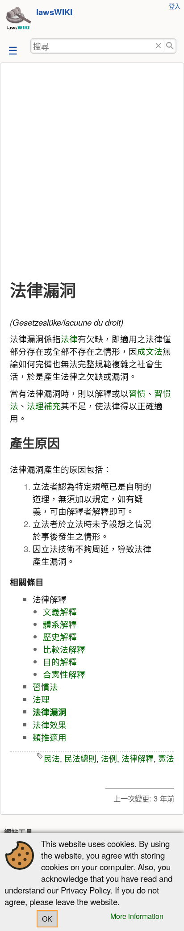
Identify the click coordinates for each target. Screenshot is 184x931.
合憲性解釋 (64, 674)
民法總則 (80, 758)
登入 (174, 6)
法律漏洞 (50, 712)
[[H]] (18, 19)
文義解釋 (60, 611)
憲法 (166, 758)
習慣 (137, 393)
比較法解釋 (64, 649)
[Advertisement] (92, 172)
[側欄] (12, 50)
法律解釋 (137, 758)
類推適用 (50, 737)
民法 (52, 758)
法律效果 (50, 724)
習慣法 (45, 686)
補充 (52, 405)
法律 (69, 338)
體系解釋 (60, 624)
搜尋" (170, 46)
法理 (35, 405)
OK (47, 919)
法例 (109, 758)
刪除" (158, 46)
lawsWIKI (54, 12)
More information (136, 916)
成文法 (150, 351)
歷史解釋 (60, 636)
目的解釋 (60, 661)
